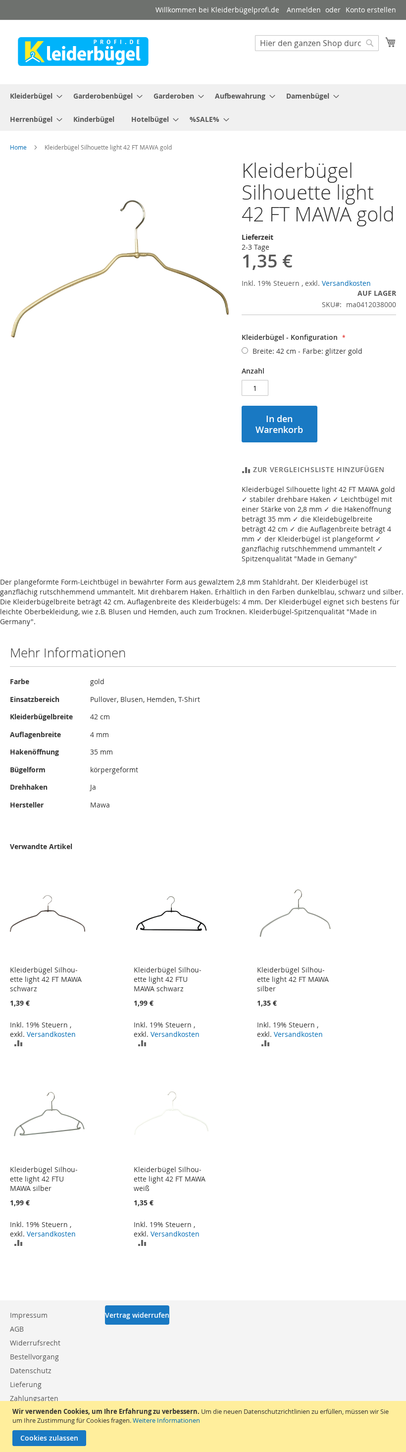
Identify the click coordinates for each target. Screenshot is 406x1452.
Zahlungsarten (34, 1398)
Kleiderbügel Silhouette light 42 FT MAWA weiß (169, 1179)
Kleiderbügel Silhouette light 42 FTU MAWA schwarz (168, 979)
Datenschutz (30, 1370)
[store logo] (83, 51)
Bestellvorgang (34, 1356)
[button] (18, 1042)
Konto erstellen (371, 9)
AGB (17, 1329)
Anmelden (304, 9)
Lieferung (26, 1384)
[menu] (203, 107)
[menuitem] (33, 96)
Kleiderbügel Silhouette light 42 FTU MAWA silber (44, 1179)
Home (18, 147)
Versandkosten (346, 283)
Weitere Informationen (166, 1420)
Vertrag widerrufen (137, 1315)
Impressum (29, 1315)
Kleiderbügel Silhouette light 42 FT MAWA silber (293, 979)
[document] (204, 1426)
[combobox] (317, 43)
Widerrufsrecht (35, 1342)
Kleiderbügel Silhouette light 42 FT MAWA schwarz (46, 979)
